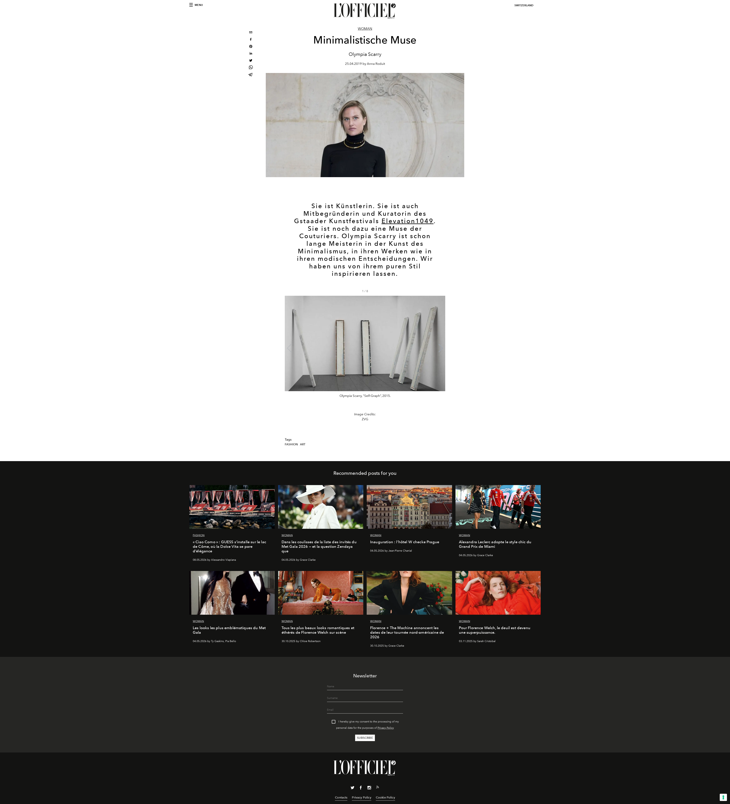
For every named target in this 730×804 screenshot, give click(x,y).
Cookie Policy (385, 797)
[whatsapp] (251, 67)
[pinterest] (251, 46)
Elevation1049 (408, 221)
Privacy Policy (386, 727)
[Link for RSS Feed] (377, 788)
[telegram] (251, 74)
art (302, 444)
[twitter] (251, 60)
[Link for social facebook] (361, 788)
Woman (365, 29)
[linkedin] (251, 53)
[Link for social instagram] (369, 788)
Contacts (341, 797)
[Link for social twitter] (352, 788)
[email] (251, 32)
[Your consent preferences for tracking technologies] (723, 797)
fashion (291, 444)
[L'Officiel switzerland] (365, 10)
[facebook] (251, 39)
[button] (440, 348)
